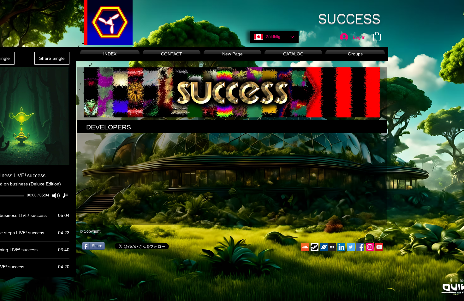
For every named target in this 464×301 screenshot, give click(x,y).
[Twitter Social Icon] (351, 247)
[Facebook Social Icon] (360, 247)
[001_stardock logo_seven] (324, 247)
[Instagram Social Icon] (370, 247)
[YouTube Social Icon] (379, 247)
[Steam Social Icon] (314, 247)
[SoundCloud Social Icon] (305, 247)
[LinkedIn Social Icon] (341, 247)
